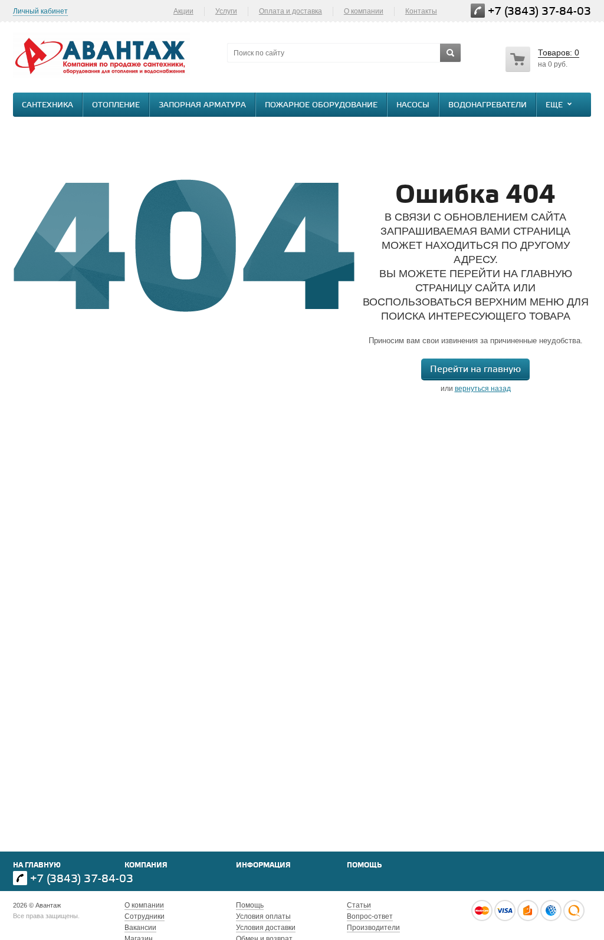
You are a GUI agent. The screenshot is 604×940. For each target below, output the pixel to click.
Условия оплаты (263, 916)
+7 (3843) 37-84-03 (539, 11)
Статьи (359, 905)
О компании (363, 11)
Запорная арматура (202, 105)
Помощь (364, 865)
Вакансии (140, 927)
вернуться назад (483, 388)
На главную (37, 865)
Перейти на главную (475, 369)
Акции (183, 11)
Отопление (116, 105)
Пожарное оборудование (321, 105)
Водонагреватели (487, 105)
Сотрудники (144, 916)
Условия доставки (266, 927)
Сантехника (47, 105)
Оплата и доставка (290, 11)
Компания (146, 865)
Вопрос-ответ (370, 916)
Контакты (421, 11)
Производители (373, 927)
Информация (263, 865)
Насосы (412, 105)
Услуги (226, 11)
